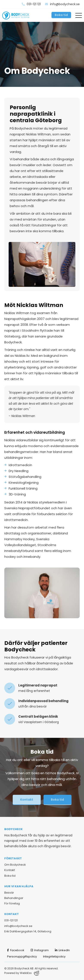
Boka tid (61, 15)
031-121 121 (33, 4)
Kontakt (26, 799)
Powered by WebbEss (18, 973)
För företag (12, 903)
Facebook (16, 950)
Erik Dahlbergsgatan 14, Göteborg (27, 931)
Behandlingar (13, 898)
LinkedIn (64, 950)
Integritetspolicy (54, 956)
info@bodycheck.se (64, 4)
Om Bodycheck (15, 865)
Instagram (41, 950)
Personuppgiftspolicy (22, 956)
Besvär (9, 893)
